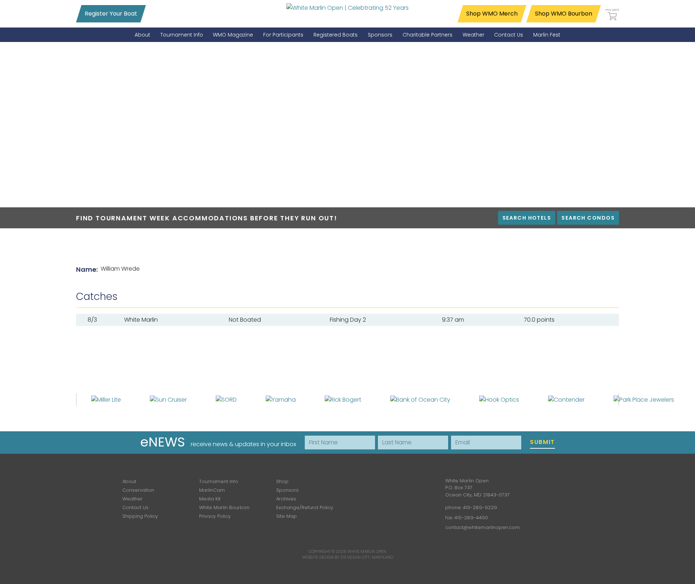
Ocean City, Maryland (370, 557)
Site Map (286, 516)
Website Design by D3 (324, 557)
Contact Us (135, 507)
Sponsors (287, 490)
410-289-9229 (480, 507)
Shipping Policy (140, 516)
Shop (282, 481)
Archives (286, 498)
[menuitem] (142, 35)
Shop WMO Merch (492, 13)
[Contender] (566, 399)
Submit (542, 442)
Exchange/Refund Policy (304, 507)
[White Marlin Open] (347, 7)
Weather (132, 498)
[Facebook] (372, 486)
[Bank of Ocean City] (420, 399)
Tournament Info (218, 481)
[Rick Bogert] (343, 399)
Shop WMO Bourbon (563, 13)
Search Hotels (526, 217)
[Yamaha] (281, 399)
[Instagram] (393, 486)
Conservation (138, 490)
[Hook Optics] (499, 399)
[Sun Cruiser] (168, 399)
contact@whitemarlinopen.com (482, 527)
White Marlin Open (367, 551)
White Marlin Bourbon (224, 507)
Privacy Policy (215, 516)
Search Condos (588, 217)
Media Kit (209, 498)
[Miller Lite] (106, 399)
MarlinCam (212, 490)
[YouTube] (414, 486)
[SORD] (226, 399)
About (129, 481)
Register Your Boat (111, 13)
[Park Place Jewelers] (644, 399)
